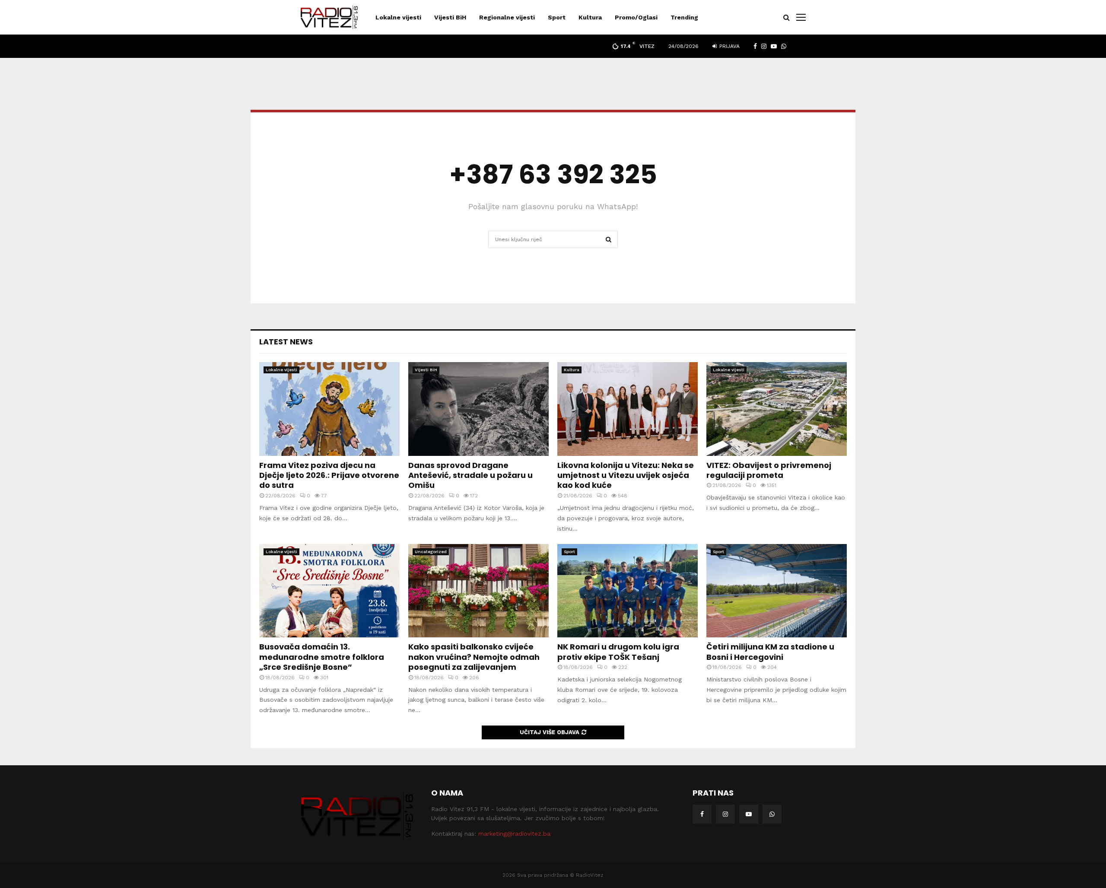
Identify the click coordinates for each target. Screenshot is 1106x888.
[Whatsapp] (772, 814)
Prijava (729, 46)
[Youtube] (748, 814)
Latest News (286, 341)
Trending (684, 17)
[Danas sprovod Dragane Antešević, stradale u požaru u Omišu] (478, 409)
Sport (557, 17)
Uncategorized (431, 551)
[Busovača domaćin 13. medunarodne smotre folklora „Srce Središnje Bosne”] (329, 591)
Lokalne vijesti (398, 17)
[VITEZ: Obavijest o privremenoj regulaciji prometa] (776, 409)
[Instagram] (725, 814)
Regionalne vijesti (507, 17)
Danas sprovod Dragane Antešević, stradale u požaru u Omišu (470, 475)
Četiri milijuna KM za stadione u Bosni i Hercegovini (770, 651)
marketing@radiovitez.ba (514, 833)
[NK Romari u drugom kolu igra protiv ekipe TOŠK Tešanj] (627, 591)
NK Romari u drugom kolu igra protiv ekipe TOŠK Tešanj (618, 651)
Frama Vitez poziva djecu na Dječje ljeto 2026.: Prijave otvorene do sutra (329, 475)
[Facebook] (702, 814)
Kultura (590, 17)
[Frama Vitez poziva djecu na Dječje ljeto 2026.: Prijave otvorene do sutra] (329, 409)
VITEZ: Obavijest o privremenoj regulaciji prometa (768, 470)
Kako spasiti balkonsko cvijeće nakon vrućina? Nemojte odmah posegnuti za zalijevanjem (474, 656)
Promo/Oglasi (636, 17)
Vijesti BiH (450, 17)
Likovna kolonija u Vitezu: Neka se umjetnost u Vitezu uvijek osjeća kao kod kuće (625, 475)
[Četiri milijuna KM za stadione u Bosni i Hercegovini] (776, 591)
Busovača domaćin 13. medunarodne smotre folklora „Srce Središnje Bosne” (321, 656)
